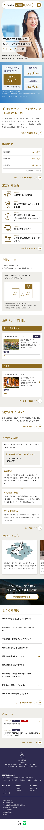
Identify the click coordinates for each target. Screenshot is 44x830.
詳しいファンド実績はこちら (25, 178)
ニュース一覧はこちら (28, 742)
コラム (5, 790)
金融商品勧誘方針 (8, 800)
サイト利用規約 (7, 809)
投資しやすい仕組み (20, 780)
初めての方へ (6, 777)
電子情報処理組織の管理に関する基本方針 (14, 805)
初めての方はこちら (29, 133)
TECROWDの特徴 (8, 780)
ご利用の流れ (16, 777)
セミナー (5, 788)
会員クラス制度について (34, 780)
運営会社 (19, 788)
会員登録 (19, 5)
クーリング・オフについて (10, 814)
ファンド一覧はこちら (28, 401)
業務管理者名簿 (7, 812)
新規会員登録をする (22, 597)
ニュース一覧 (6, 793)
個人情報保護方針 (8, 802)
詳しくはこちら (31, 528)
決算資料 (19, 790)
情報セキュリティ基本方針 (10, 807)
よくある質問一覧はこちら (26, 703)
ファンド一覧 (33, 788)
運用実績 (32, 790)
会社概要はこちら (30, 426)
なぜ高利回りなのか (29, 248)
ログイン (29, 5)
